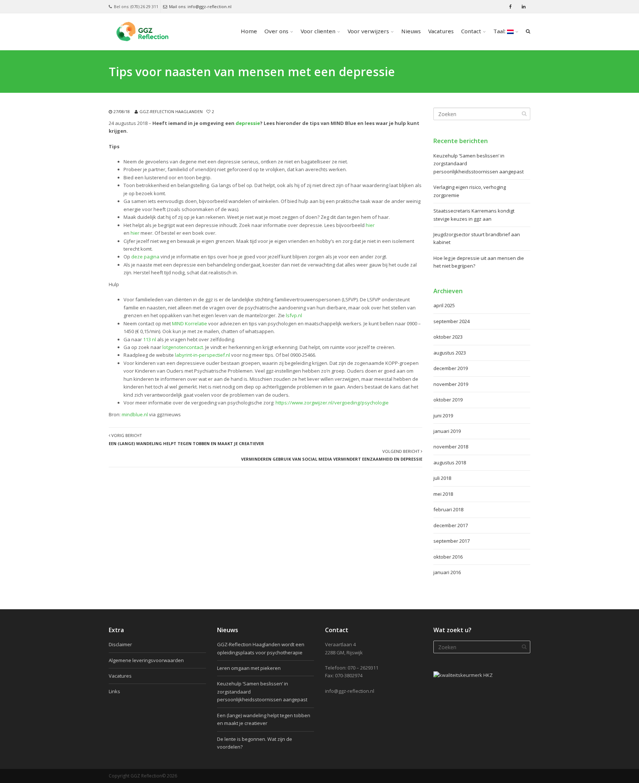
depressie (248, 123)
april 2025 (444, 305)
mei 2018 (443, 494)
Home (249, 31)
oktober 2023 (448, 336)
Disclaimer (120, 644)
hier (370, 225)
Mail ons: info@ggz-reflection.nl (200, 6)
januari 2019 (447, 431)
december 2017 (450, 525)
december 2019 (450, 368)
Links (114, 691)
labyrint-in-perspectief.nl (202, 355)
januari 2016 (447, 572)
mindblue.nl (135, 414)
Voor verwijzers (368, 31)
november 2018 (450, 446)
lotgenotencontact (182, 347)
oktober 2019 (448, 399)
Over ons (276, 31)
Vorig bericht (186, 439)
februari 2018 (448, 509)
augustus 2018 (449, 462)
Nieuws (411, 31)
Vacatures (441, 31)
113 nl (149, 339)
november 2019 (450, 384)
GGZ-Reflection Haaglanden (171, 111)
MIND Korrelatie (189, 323)
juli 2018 (442, 478)
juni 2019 (443, 415)
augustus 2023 (449, 352)
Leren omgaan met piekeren (249, 668)
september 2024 (451, 321)
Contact (471, 31)
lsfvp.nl (294, 315)
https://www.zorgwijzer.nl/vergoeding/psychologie (332, 402)
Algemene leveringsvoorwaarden (146, 660)
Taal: (500, 31)
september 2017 (451, 541)
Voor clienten (318, 31)
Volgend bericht (331, 455)
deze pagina (145, 256)
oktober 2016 (448, 556)
